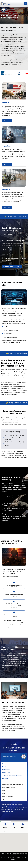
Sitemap (14, 857)
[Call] (14, 824)
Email (22, 827)
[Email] (22, 824)
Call (14, 827)
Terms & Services (8, 857)
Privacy (2, 857)
